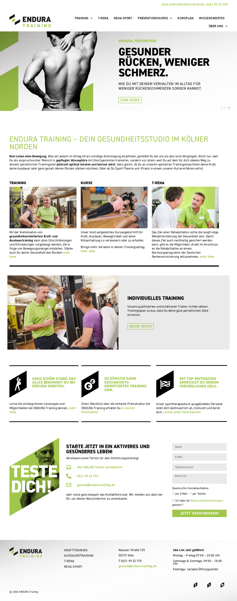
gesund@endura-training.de (137, 566)
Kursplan (185, 18)
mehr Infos (88, 251)
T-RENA (103, 18)
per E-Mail (181, 494)
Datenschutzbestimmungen (207, 500)
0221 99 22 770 (217, 4)
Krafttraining (76, 550)
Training (82, 18)
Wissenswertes (212, 18)
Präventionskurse (153, 18)
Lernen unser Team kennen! (182, 412)
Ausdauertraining (79, 555)
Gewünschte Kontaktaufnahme (190, 488)
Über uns (216, 26)
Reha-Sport (123, 18)
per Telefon (199, 494)
